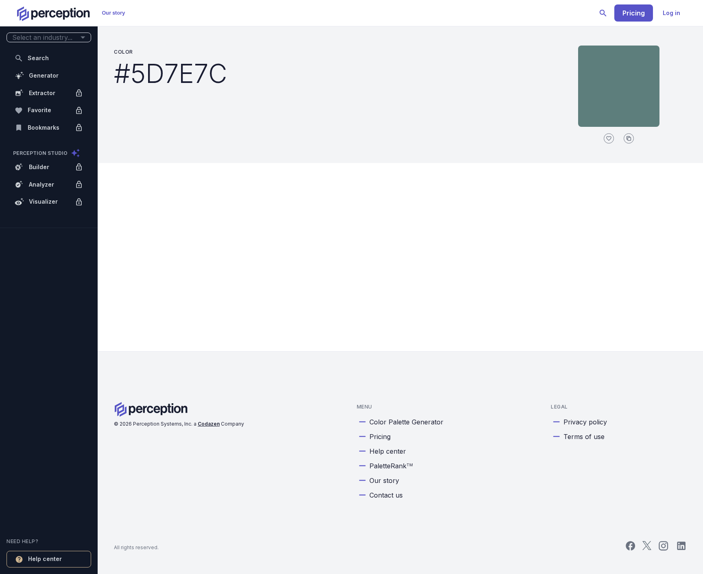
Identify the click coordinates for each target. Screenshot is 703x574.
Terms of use (584, 437)
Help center (387, 451)
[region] (49, 287)
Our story (113, 13)
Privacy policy (585, 422)
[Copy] (629, 138)
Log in (671, 12)
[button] (49, 37)
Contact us (386, 495)
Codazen (209, 424)
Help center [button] (45, 558)
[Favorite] (609, 138)
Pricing (633, 13)
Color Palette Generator (406, 422)
